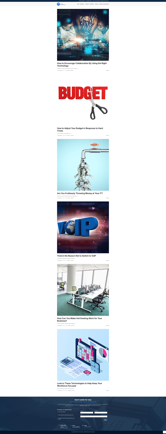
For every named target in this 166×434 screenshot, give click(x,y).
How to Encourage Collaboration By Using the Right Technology (82, 64)
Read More (107, 70)
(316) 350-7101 (77, 427)
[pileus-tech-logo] (61, 2)
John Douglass (60, 70)
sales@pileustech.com (87, 426)
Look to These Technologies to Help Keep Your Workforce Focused (79, 384)
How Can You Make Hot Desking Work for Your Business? (79, 319)
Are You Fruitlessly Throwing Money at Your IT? (80, 193)
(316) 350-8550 (77, 426)
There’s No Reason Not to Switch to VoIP (76, 256)
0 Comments (71, 70)
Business (68, 135)
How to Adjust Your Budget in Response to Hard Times (80, 129)
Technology (68, 70)
